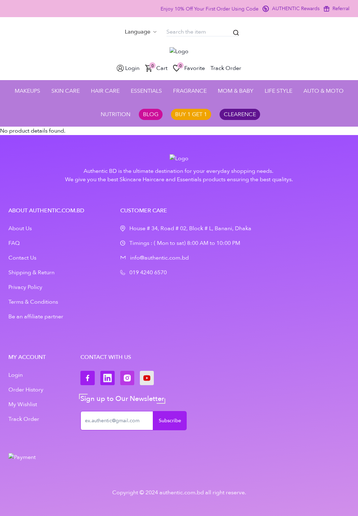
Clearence (240, 114)
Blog (150, 114)
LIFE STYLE (278, 91)
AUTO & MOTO (323, 91)
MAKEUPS (27, 91)
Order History (25, 390)
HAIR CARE (105, 91)
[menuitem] (141, 32)
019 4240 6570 (148, 272)
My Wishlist (22, 404)
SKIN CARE (65, 91)
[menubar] (140, 32)
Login (15, 375)
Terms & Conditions (33, 302)
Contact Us (22, 258)
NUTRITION (115, 114)
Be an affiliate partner (35, 316)
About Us (20, 228)
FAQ (14, 243)
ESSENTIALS (146, 91)
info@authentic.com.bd (159, 258)
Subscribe (170, 420)
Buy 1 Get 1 (191, 114)
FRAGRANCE (190, 91)
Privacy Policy (25, 287)
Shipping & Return (31, 272)
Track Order (23, 419)
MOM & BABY (235, 91)
